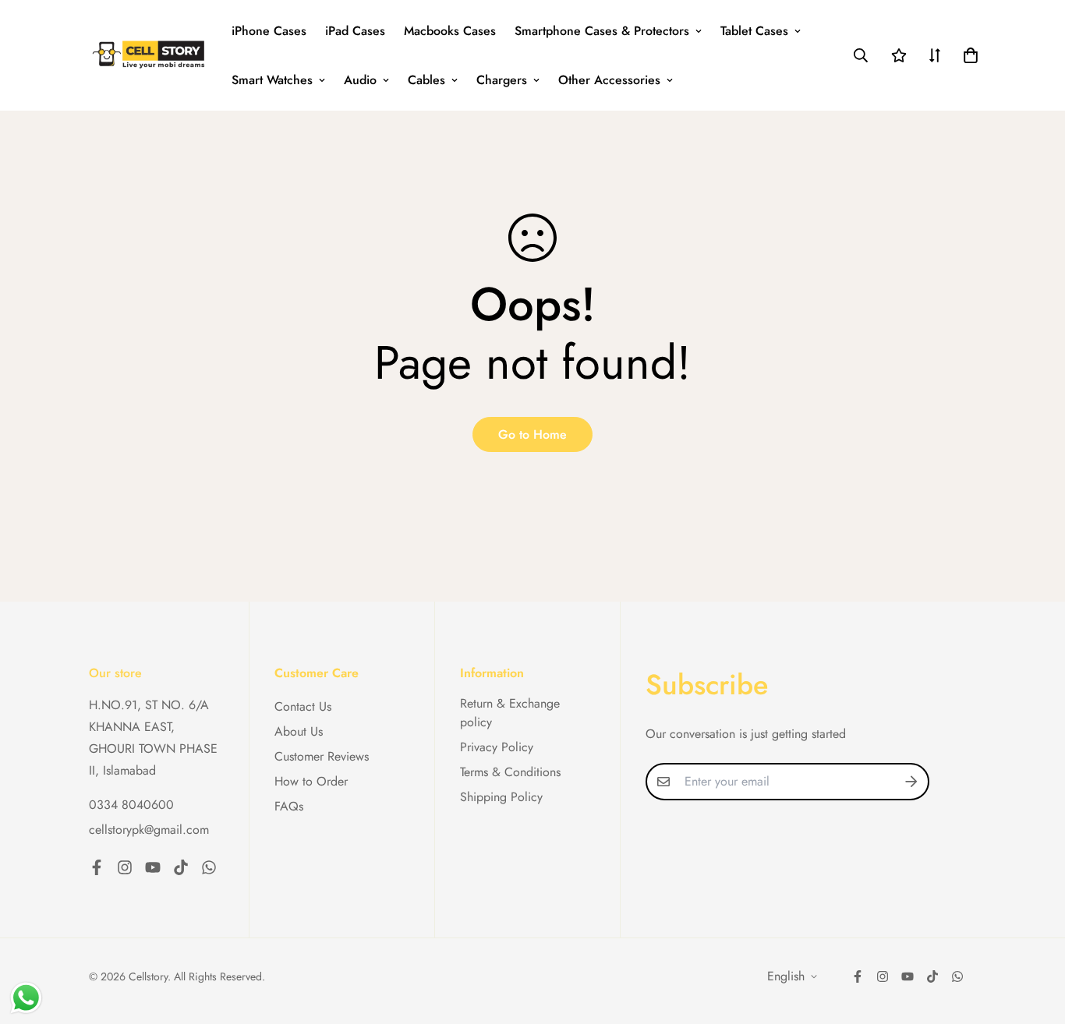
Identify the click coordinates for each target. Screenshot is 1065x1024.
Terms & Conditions (510, 772)
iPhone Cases (269, 31)
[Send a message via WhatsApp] (26, 998)
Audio (360, 80)
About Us (298, 731)
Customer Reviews (321, 756)
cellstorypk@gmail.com (149, 830)
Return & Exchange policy (510, 712)
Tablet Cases (754, 31)
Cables (426, 80)
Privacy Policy (496, 747)
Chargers (501, 80)
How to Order (311, 781)
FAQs (288, 806)
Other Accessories (609, 80)
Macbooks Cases (450, 31)
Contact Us (302, 706)
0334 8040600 (131, 805)
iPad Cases (355, 31)
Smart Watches (272, 80)
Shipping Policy (501, 797)
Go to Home (532, 434)
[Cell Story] (149, 55)
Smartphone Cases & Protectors (602, 31)
